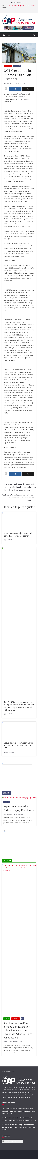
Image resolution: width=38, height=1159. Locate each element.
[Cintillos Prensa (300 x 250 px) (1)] (19, 832)
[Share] (15, 89)
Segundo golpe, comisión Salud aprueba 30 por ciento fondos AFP (18, 745)
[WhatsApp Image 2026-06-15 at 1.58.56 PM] (17, 764)
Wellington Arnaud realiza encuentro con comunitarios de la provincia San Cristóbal (18, 498)
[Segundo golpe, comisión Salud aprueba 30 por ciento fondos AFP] (19, 723)
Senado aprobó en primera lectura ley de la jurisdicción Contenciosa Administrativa (21, 6)
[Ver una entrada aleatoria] (34, 34)
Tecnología (17, 66)
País (22, 1018)
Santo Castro (23, 83)
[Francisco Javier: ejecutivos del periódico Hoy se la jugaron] (19, 513)
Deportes (7, 1018)
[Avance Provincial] (4, 34)
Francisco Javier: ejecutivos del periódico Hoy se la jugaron (18, 534)
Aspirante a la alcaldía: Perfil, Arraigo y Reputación (18, 808)
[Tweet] (28, 89)
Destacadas (7, 66)
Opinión (6, 802)
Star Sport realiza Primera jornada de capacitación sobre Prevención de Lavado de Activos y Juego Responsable (17, 1030)
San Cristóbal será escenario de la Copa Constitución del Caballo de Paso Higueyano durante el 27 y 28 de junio (19, 706)
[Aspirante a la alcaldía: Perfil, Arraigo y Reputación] (19, 797)
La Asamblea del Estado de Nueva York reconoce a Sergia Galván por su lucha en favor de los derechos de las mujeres (20, 487)
